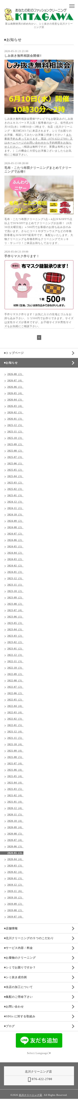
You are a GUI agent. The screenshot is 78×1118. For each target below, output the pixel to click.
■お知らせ (11, 362)
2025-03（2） (15, 482)
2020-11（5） (15, 814)
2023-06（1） (15, 616)
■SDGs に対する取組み (19, 1016)
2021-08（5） (15, 757)
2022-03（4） (15, 712)
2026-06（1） (15, 387)
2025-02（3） (15, 489)
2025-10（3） (15, 438)
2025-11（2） (15, 431)
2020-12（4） (15, 808)
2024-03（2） (15, 559)
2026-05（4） (15, 393)
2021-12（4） (15, 731)
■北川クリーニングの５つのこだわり (29, 938)
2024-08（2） (15, 527)
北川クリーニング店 (30, 1095)
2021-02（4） (15, 795)
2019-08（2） (15, 910)
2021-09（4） (15, 750)
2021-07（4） (15, 763)
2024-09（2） (15, 521)
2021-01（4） (15, 801)
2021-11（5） (15, 738)
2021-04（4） (15, 782)
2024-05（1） (15, 546)
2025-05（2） (15, 470)
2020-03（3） (15, 865)
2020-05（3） (15, 853)
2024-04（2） (15, 553)
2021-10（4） (15, 744)
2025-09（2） (15, 444)
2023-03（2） (15, 635)
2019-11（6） (15, 891)
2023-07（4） (15, 610)
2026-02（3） (15, 412)
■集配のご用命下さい (18, 996)
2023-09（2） (15, 597)
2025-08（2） (15, 450)
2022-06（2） (15, 693)
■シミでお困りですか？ (20, 967)
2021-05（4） (15, 776)
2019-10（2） (15, 897)
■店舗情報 (11, 928)
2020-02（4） (15, 872)
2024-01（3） (15, 572)
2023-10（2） (15, 591)
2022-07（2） (15, 687)
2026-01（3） (15, 418)
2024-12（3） (15, 501)
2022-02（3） (15, 718)
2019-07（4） (15, 916)
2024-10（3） (15, 514)
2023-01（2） (15, 648)
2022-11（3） (15, 661)
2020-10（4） (15, 821)
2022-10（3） (15, 667)
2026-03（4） (15, 406)
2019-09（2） (15, 904)
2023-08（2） (15, 604)
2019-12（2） (15, 884)
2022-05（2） (15, 699)
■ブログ (9, 1026)
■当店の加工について (18, 987)
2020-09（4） (15, 827)
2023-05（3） (15, 623)
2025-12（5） (15, 425)
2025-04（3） (15, 476)
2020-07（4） (15, 840)
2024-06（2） (15, 540)
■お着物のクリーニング (20, 957)
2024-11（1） (15, 508)
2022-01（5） (15, 725)
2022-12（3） (15, 655)
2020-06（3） (15, 846)
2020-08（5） (15, 833)
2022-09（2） (15, 674)
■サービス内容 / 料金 (18, 947)
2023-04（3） (15, 629)
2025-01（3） (15, 495)
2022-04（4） (15, 706)
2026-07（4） (15, 380)
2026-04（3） (15, 399)
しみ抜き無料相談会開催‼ (23, 55)
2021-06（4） (15, 770)
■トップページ (14, 352)
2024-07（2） (15, 533)
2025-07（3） (15, 457)
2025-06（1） (15, 463)
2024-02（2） (15, 565)
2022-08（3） (15, 680)
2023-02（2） (15, 642)
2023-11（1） (15, 584)
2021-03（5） (15, 789)
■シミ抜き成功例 (15, 977)
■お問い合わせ (14, 1006)
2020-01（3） (15, 878)
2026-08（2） (15, 374)
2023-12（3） (15, 578)
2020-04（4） (15, 859)
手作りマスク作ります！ (22, 256)
